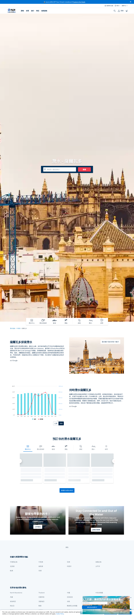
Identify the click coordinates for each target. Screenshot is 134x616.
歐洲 (11, 571)
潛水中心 (28, 449)
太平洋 (98, 566)
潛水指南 (12, 328)
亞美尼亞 (70, 597)
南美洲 (41, 566)
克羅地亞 (41, 601)
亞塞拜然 (41, 597)
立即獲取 (38, 527)
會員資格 (44, 11)
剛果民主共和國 (72, 606)
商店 (37, 11)
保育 (27, 11)
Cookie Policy (60, 614)
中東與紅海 (13, 562)
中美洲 (18, 328)
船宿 (53, 449)
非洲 (40, 571)
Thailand (41, 593)
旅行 (32, 11)
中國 (68, 593)
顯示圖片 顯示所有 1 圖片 (110, 342)
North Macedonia (16, 593)
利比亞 (12, 606)
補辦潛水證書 (110, 5)
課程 (22, 11)
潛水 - (93, 449)
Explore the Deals (79, 2)
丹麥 (11, 597)
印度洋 (69, 566)
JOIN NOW (96, 530)
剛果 (40, 606)
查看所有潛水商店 (67, 490)
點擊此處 (114, 610)
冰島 (68, 601)
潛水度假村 (40, 449)
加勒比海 (98, 562)
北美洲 (12, 566)
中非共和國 (99, 593)
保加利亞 (13, 601)
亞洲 (68, 562)
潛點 (66, 449)
